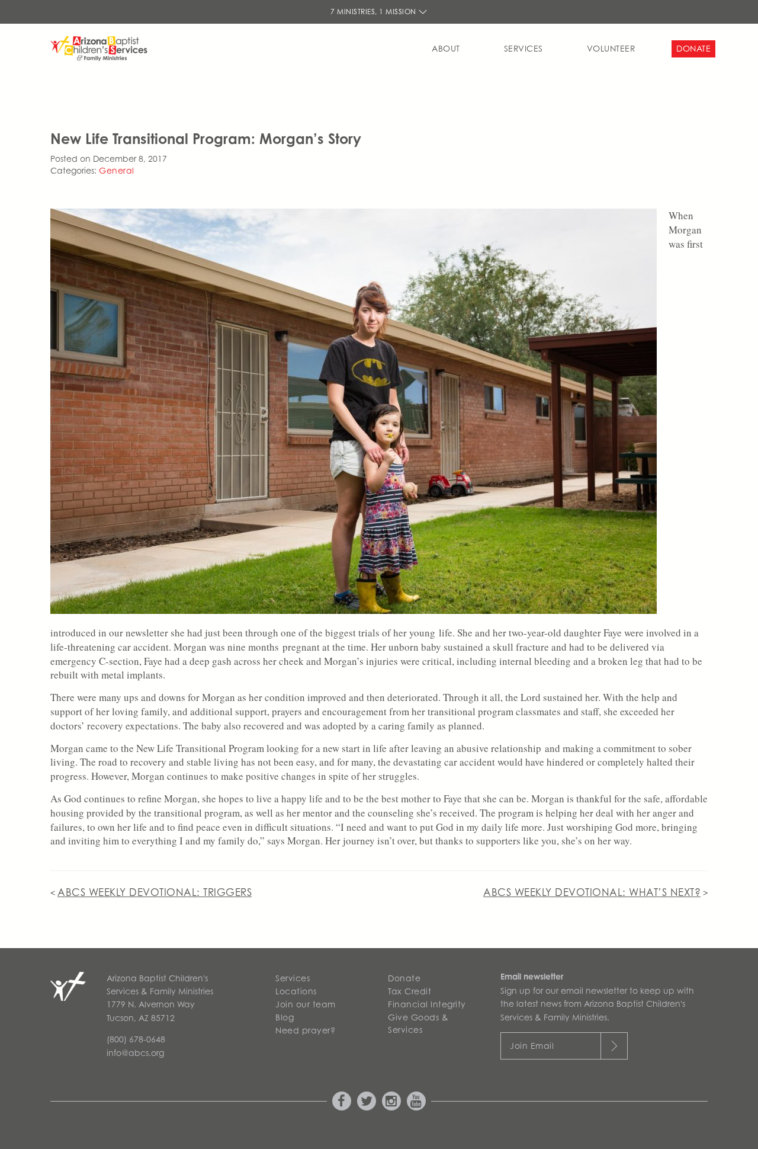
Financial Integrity (427, 1004)
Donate (693, 48)
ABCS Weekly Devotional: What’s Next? (592, 892)
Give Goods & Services (418, 1023)
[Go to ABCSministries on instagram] (391, 1101)
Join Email (532, 1046)
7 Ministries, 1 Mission (374, 11)
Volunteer (611, 48)
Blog (284, 1017)
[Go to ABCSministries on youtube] (416, 1101)
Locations (296, 991)
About (446, 48)
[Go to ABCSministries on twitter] (366, 1101)
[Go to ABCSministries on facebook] (341, 1101)
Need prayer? (305, 1030)
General (116, 170)
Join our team (305, 1004)
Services (523, 48)
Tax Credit (409, 991)
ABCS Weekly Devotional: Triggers (154, 892)
